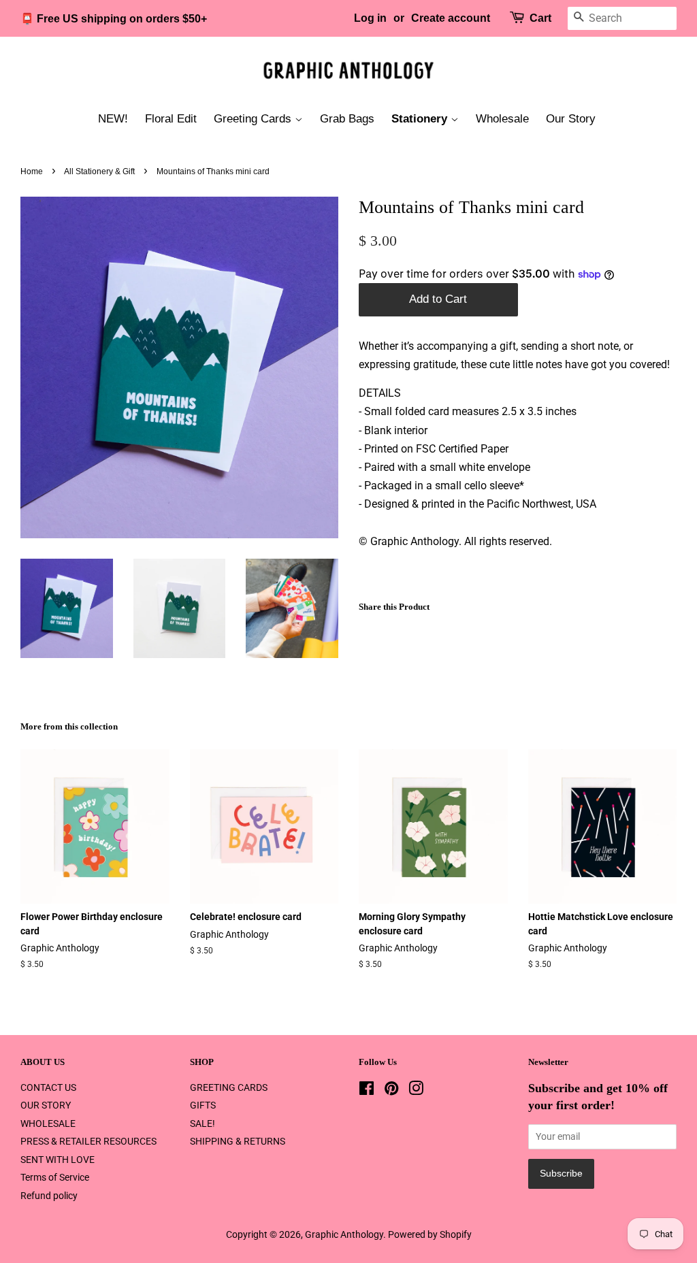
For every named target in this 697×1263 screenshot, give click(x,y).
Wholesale (502, 118)
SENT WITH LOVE (57, 1159)
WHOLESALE (48, 1123)
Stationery (421, 118)
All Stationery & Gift (99, 171)
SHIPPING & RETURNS (237, 1141)
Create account (450, 18)
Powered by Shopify (430, 1234)
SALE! (202, 1123)
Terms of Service (54, 1177)
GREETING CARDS (229, 1087)
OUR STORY (45, 1105)
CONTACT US (48, 1087)
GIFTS (203, 1105)
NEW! (113, 118)
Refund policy (49, 1195)
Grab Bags (347, 118)
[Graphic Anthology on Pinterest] (391, 1090)
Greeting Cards (254, 118)
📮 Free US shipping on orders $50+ (113, 18)
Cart (540, 18)
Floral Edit (171, 118)
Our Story (571, 118)
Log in (370, 18)
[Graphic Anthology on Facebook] (366, 1090)
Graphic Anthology (344, 1234)
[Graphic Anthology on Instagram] (415, 1090)
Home (31, 171)
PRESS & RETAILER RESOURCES (88, 1141)
